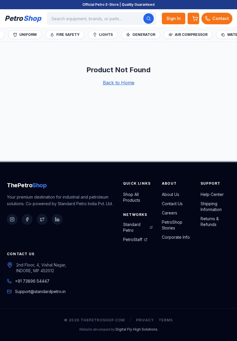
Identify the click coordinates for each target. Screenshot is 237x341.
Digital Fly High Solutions (137, 329)
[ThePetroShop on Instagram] (12, 219)
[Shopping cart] (193, 18)
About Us (170, 194)
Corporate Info (176, 237)
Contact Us (172, 203)
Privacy (145, 320)
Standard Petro (131, 227)
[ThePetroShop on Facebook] (27, 219)
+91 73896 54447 (32, 281)
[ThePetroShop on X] (42, 219)
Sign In (173, 18)
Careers (169, 212)
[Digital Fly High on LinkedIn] (57, 219)
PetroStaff (132, 239)
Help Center (212, 194)
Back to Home (118, 83)
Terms (166, 320)
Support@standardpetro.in (40, 291)
